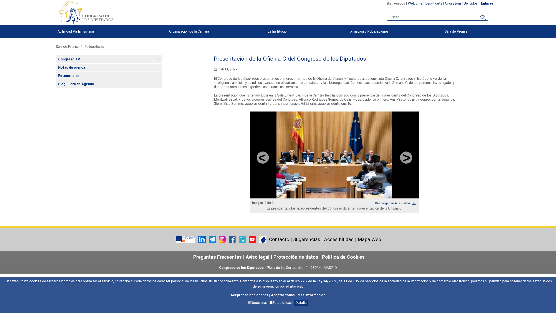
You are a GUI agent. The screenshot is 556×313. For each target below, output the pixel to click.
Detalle (301, 303)
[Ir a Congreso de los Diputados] (86, 12)
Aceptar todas (283, 295)
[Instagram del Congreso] (223, 239)
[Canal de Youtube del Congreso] (253, 239)
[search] (437, 17)
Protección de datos (295, 257)
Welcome (415, 3)
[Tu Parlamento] (186, 239)
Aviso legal (258, 257)
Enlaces (487, 3)
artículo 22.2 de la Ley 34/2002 (312, 281)
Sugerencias (306, 239)
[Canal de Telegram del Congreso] (213, 239)
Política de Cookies (343, 257)
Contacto (279, 239)
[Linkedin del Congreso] (202, 239)
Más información (311, 295)
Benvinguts (433, 3)
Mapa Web (369, 239)
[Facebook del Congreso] (233, 239)
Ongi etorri (453, 3)
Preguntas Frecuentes (217, 257)
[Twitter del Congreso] (243, 239)
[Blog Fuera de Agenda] (262, 239)
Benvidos (471, 3)
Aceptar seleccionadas (250, 295)
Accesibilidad (339, 239)
